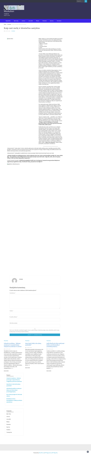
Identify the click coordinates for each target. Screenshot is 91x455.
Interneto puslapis (13, 323)
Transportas (9, 432)
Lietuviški (31, 20)
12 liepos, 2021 (7, 31)
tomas (21, 279)
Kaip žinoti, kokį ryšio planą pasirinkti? (33, 344)
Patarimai (45, 20)
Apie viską (16, 20)
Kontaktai (59, 20)
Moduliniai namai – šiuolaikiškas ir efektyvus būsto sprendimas (14, 400)
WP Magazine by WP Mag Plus (51, 452)
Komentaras (13, 293)
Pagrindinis (8, 20)
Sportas (51, 20)
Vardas (11, 310)
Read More (6, 370)
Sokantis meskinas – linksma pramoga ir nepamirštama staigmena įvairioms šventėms (12, 344)
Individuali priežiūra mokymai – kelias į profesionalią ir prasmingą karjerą (56, 344)
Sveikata (8, 429)
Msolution (9, 11)
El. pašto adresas (14, 317)
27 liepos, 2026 (29, 347)
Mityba (37, 20)
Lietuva (23, 20)
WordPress (41, 452)
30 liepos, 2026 (7, 349)
